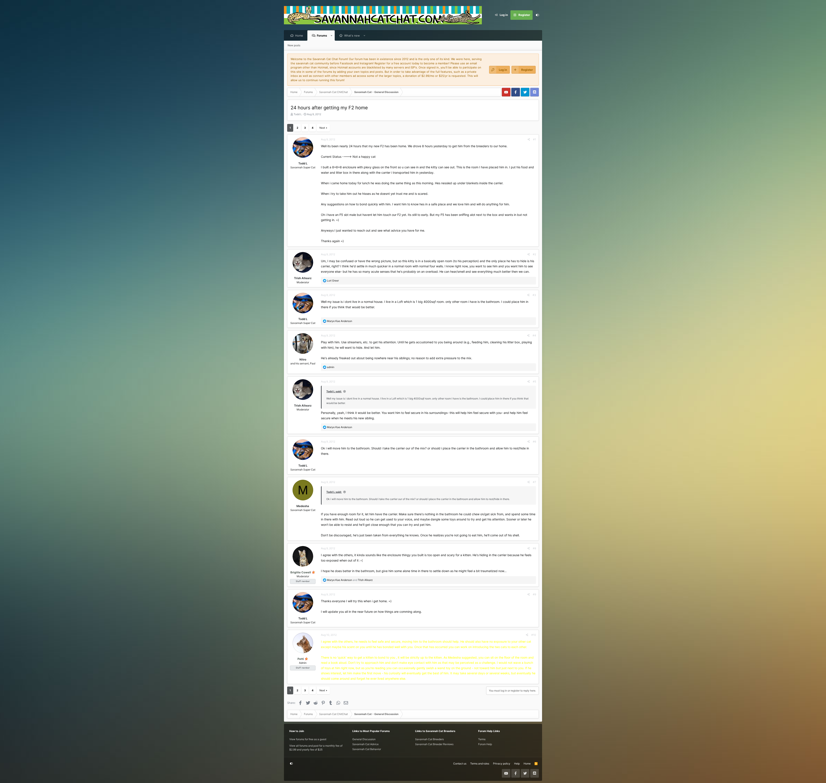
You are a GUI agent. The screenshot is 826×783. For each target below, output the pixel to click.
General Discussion (364, 739)
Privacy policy (501, 763)
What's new (352, 35)
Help (517, 763)
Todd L (298, 114)
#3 (534, 295)
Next (322, 127)
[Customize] (537, 15)
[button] (331, 35)
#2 (534, 254)
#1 (534, 139)
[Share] (529, 139)
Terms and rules (479, 763)
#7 (534, 482)
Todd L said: (334, 391)
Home (299, 35)
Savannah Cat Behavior (366, 749)
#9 (534, 594)
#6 (534, 441)
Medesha (302, 506)
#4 (534, 335)
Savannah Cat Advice (365, 744)
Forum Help (485, 744)
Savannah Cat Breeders (429, 739)
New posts (294, 45)
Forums (322, 35)
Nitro (302, 359)
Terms (481, 739)
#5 (534, 381)
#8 (534, 548)
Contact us (459, 763)
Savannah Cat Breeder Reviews (434, 744)
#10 (533, 634)
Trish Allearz (302, 278)
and (350, 580)
